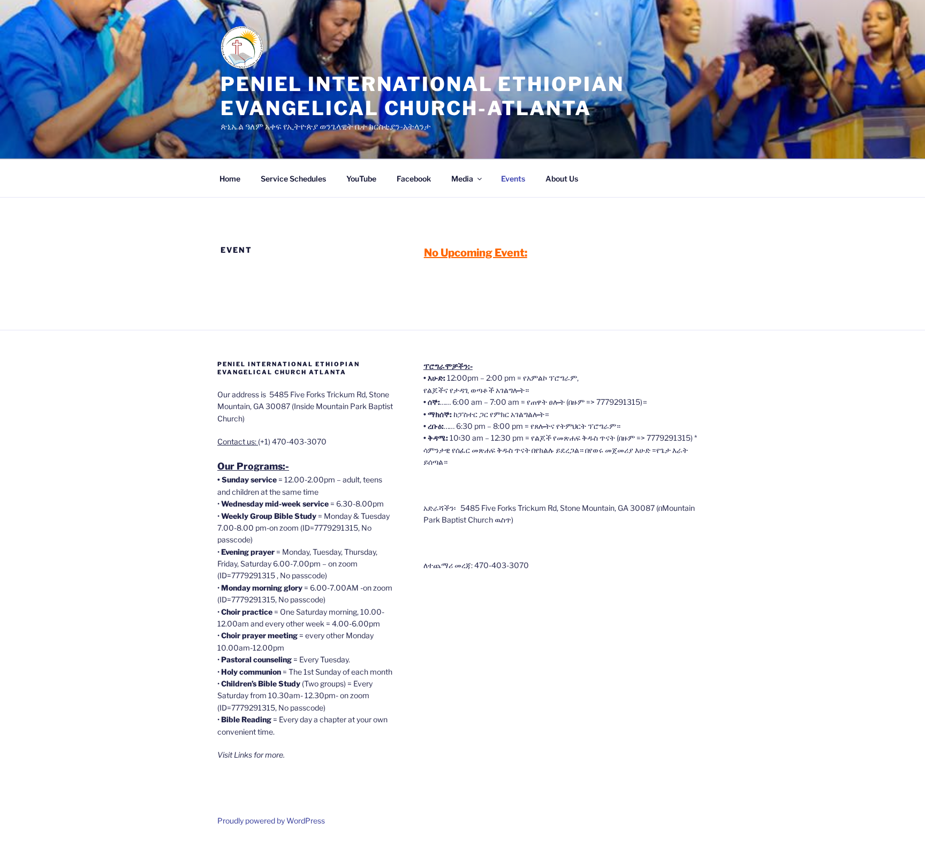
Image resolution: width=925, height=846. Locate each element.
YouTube (361, 178)
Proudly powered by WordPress (271, 820)
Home (229, 178)
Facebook (414, 178)
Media (462, 178)
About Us (561, 178)
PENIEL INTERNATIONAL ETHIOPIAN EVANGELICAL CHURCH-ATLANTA (422, 96)
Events (513, 178)
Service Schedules (293, 178)
